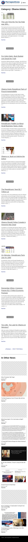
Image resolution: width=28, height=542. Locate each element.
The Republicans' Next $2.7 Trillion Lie (11, 190)
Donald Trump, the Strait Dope (8, 484)
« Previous (7, 348)
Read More (3, 39)
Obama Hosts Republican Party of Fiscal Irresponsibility (14, 90)
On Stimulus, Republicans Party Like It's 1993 (13, 256)
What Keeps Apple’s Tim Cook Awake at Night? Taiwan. (12, 420)
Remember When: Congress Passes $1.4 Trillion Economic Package (12, 290)
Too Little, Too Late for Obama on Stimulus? (13, 326)
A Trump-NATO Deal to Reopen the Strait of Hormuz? (13, 441)
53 (17, 348)
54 (19, 348)
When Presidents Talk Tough (8, 377)
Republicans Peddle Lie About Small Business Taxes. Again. (12, 125)
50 (13, 348)
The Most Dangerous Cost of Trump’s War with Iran (13, 398)
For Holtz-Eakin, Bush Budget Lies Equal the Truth (12, 57)
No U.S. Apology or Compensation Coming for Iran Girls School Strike (13, 506)
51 (14, 348)
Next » (21, 348)
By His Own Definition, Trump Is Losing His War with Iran (13, 463)
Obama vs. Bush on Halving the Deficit (13, 157)
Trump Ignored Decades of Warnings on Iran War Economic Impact (12, 528)
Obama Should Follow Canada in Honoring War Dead (13, 223)
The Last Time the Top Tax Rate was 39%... (13, 23)
